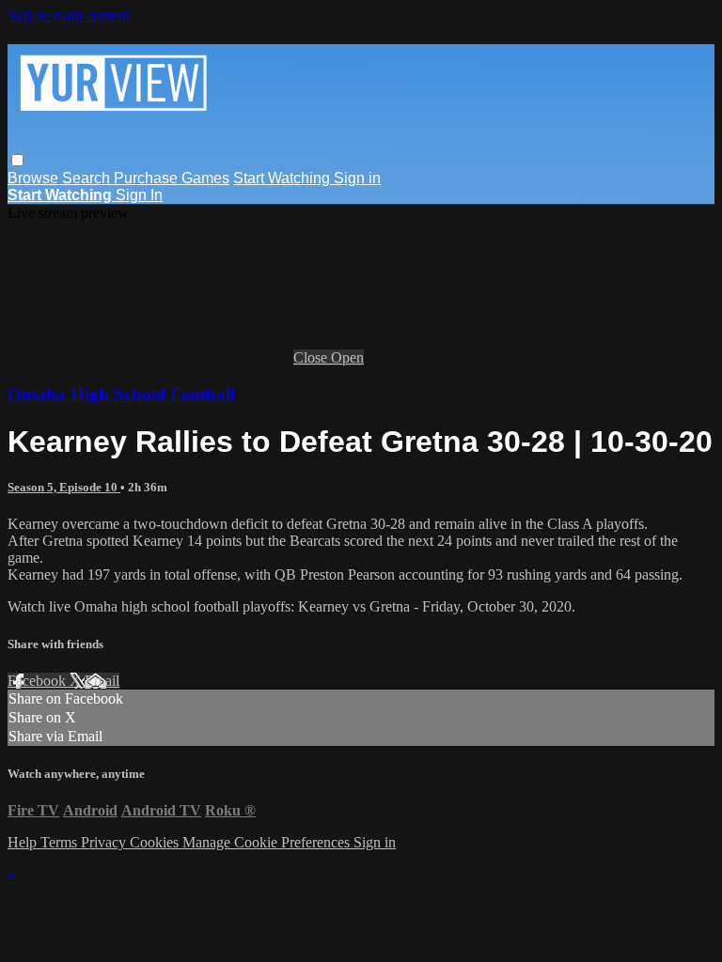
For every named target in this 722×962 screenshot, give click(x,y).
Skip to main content (69, 15)
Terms (60, 842)
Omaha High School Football (121, 394)
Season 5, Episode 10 (64, 487)
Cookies (156, 842)
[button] (17, 160)
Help (24, 842)
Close (312, 357)
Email (102, 681)
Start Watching (283, 178)
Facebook (39, 681)
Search (88, 178)
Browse (35, 178)
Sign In (139, 195)
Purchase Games (171, 178)
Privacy (105, 842)
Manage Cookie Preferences (267, 842)
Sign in (357, 178)
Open (347, 357)
